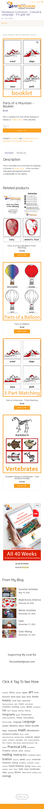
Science (7, 759)
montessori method (10, 734)
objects (37, 737)
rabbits (20, 751)
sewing (15, 762)
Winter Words (26, 772)
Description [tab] (9, 153)
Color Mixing (25, 631)
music (22, 734)
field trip (21, 711)
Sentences (6, 762)
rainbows (27, 751)
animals (18, 693)
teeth (21, 769)
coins (16, 704)
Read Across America (30, 599)
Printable (11, 35)
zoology (6, 776)
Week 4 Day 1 (17, 119)
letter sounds (32, 725)
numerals (29, 737)
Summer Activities (28, 589)
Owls (21, 620)
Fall (4, 710)
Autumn (6, 696)
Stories (33, 766)
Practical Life (17, 746)
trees (26, 769)
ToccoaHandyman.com (22, 661)
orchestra (11, 740)
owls (25, 740)
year (39, 772)
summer (5, 769)
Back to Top (22, 797)
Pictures (9, 743)
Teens (15, 769)
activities (5, 693)
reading (7, 754)
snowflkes (22, 763)
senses (28, 760)
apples (25, 692)
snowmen (30, 763)
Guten (22, 806)
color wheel (29, 704)
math (22, 730)
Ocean (4, 740)
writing (34, 772)
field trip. (28, 711)
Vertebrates (35, 769)
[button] (37, 42)
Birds (29, 696)
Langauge (17, 722)
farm (8, 711)
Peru (4, 743)
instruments (28, 717)
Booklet (26, 138)
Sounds (5, 766)
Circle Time (16, 700)
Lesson (5, 725)
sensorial (36, 759)
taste (10, 769)
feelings (14, 711)
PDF (12, 141)
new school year (8, 737)
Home (5, 35)
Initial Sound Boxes (8, 718)
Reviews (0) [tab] (21, 153)
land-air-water (7, 722)
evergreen (37, 707)
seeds (22, 759)
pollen (4, 747)
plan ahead (17, 743)
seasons (16, 760)
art (31, 692)
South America (16, 765)
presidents (31, 747)
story (39, 766)
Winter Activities (27, 610)
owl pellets (19, 740)
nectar (27, 734)
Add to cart (22, 130)
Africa (12, 692)
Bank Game (16, 696)
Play (36, 743)
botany (6, 700)
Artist (36, 692)
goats (18, 715)
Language (29, 721)
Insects (19, 717)
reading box (20, 754)
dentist (29, 707)
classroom (26, 700)
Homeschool (26, 714)
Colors (21, 704)
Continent (6, 707)
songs (37, 763)
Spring (27, 766)
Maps (4, 730)
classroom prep (7, 704)
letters (21, 726)
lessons (14, 725)
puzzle (14, 750)
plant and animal (28, 743)
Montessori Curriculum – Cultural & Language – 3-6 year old (21, 13)
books (35, 696)
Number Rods (19, 737)
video (4, 772)
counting (15, 707)
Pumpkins (6, 750)
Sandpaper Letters (34, 755)
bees (24, 696)
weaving (11, 772)
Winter (18, 772)
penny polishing (33, 740)
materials (12, 730)
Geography (8, 714)
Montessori (33, 730)
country (22, 707)
